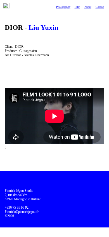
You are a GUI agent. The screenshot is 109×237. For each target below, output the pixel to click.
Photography (63, 6)
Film (77, 6)
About (87, 6)
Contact (100, 6)
